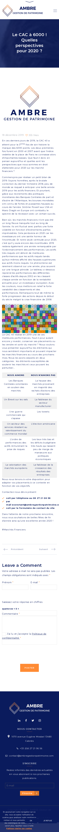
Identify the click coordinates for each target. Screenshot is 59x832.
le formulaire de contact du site (35, 508)
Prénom (7, 582)
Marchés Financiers (15, 529)
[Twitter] (33, 720)
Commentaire (11, 614)
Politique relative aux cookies (19, 828)
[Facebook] (26, 720)
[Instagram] (39, 720)
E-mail (35, 582)
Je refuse (47, 821)
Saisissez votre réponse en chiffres (22, 602)
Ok (31, 821)
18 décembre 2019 (13, 135)
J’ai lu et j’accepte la (24, 636)
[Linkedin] (19, 720)
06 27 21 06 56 (42, 498)
